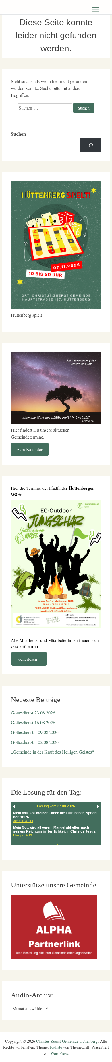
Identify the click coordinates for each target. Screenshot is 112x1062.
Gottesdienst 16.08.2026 (33, 722)
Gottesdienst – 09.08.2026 (35, 732)
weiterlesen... (29, 659)
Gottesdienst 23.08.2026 (33, 713)
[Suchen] (90, 145)
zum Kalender (30, 449)
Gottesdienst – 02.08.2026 (35, 742)
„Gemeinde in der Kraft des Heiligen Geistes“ (52, 752)
